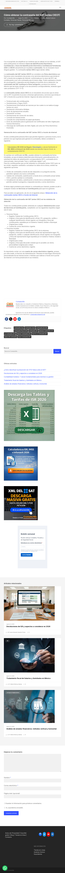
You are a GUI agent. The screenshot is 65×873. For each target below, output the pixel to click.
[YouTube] (48, 834)
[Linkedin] (19, 319)
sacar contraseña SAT (24, 336)
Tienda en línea (20, 835)
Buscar (57, 351)
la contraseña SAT (9, 333)
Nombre (7, 777)
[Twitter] (10, 319)
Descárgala (36, 147)
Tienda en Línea (39, 850)
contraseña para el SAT (20, 330)
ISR (7, 640)
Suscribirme (38, 854)
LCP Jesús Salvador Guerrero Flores (16, 632)
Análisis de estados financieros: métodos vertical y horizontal (25, 384)
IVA (7, 589)
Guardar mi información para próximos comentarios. (24, 803)
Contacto (8, 837)
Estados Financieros (13, 692)
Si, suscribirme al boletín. (14, 808)
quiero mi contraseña (10, 336)
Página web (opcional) (12, 793)
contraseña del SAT (41, 327)
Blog (12, 835)
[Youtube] (15, 319)
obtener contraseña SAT (24, 333)
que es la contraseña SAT (39, 333)
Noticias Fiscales (39, 18)
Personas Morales (28, 20)
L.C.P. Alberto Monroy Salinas (14, 684)
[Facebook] (6, 319)
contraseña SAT (33, 330)
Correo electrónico (11, 785)
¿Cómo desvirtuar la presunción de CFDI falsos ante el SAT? (25, 370)
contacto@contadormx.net (37, 314)
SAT (32, 18)
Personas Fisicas (15, 20)
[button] (60, 7)
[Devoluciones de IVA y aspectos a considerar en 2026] (32, 610)
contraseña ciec (19, 327)
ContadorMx (11, 18)
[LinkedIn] (52, 834)
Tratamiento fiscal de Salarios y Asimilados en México (23, 380)
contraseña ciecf (30, 327)
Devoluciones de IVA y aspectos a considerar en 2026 (23, 373)
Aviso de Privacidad (12, 833)
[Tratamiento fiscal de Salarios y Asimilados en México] (32, 662)
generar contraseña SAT (46, 330)
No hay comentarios (16, 25)
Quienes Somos (39, 852)
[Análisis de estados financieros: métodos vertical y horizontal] (32, 713)
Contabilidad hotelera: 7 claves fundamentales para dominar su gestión (28, 377)
